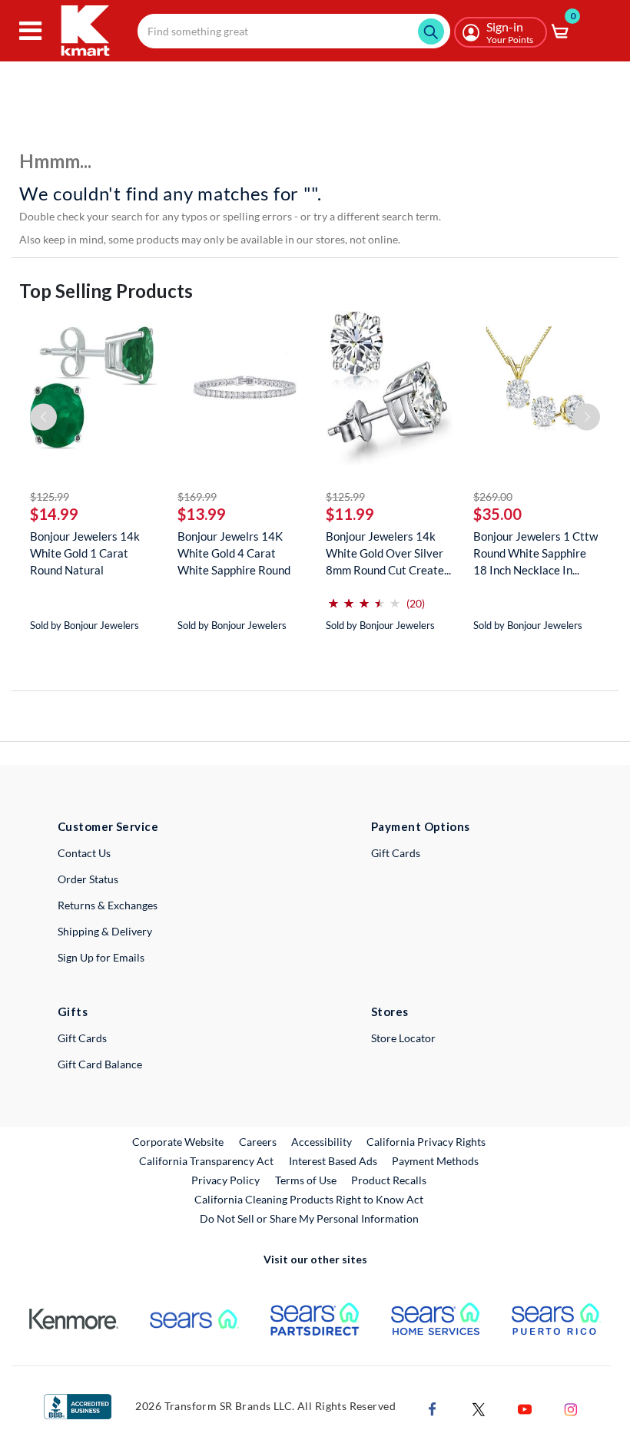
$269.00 (492, 496)
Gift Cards (395, 852)
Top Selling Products (106, 291)
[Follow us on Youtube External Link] (524, 1407)
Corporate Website (178, 1141)
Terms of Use (306, 1180)
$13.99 (201, 514)
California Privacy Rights (426, 1141)
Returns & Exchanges (108, 905)
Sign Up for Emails (101, 957)
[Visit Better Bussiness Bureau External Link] (77, 1405)
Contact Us (84, 852)
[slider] (364, 597)
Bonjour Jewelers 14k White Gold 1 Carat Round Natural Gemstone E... (85, 553)
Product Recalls (389, 1180)
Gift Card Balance (100, 1064)
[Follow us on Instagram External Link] (570, 1407)
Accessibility (321, 1141)
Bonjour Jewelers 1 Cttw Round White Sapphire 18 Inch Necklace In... (535, 553)
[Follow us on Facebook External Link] (432, 1407)
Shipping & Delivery (105, 931)
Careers (258, 1141)
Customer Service (108, 826)
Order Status (88, 879)
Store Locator (403, 1037)
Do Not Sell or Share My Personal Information (309, 1218)
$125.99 (49, 496)
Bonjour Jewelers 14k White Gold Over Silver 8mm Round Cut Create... (388, 553)
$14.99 (54, 514)
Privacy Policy (225, 1180)
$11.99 (350, 514)
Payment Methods (435, 1160)
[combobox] (294, 31)
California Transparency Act (206, 1160)
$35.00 (497, 514)
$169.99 (197, 496)
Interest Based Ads (333, 1160)
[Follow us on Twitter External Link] (478, 1407)
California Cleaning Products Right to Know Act (308, 1199)
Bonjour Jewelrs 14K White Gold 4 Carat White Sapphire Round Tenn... (233, 553)
